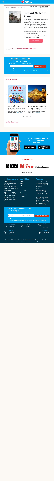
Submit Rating (44, 6)
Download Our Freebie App (10, 186)
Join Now (41, 2)
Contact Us (22, 196)
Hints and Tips (23, 190)
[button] (23, 116)
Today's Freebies (8, 181)
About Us (22, 181)
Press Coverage (24, 194)
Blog (21, 192)
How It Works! (23, 187)
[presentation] (6, 94)
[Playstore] (30, 147)
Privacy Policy (26, 70)
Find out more (36, 142)
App (21, 185)
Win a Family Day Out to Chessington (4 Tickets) (14, 105)
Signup (21, 183)
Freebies (7, 7)
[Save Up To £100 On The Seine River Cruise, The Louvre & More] (37, 94)
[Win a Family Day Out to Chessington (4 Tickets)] (17, 94)
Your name (12, 63)
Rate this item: (33, 6)
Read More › (19, 112)
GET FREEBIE (35, 40)
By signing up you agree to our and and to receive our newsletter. (31, 70)
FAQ (21, 189)
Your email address (26, 63)
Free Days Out (13, 7)
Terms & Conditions (34, 70)
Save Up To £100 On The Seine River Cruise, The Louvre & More (37, 105)
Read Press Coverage (27, 172)
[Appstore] (44, 147)
